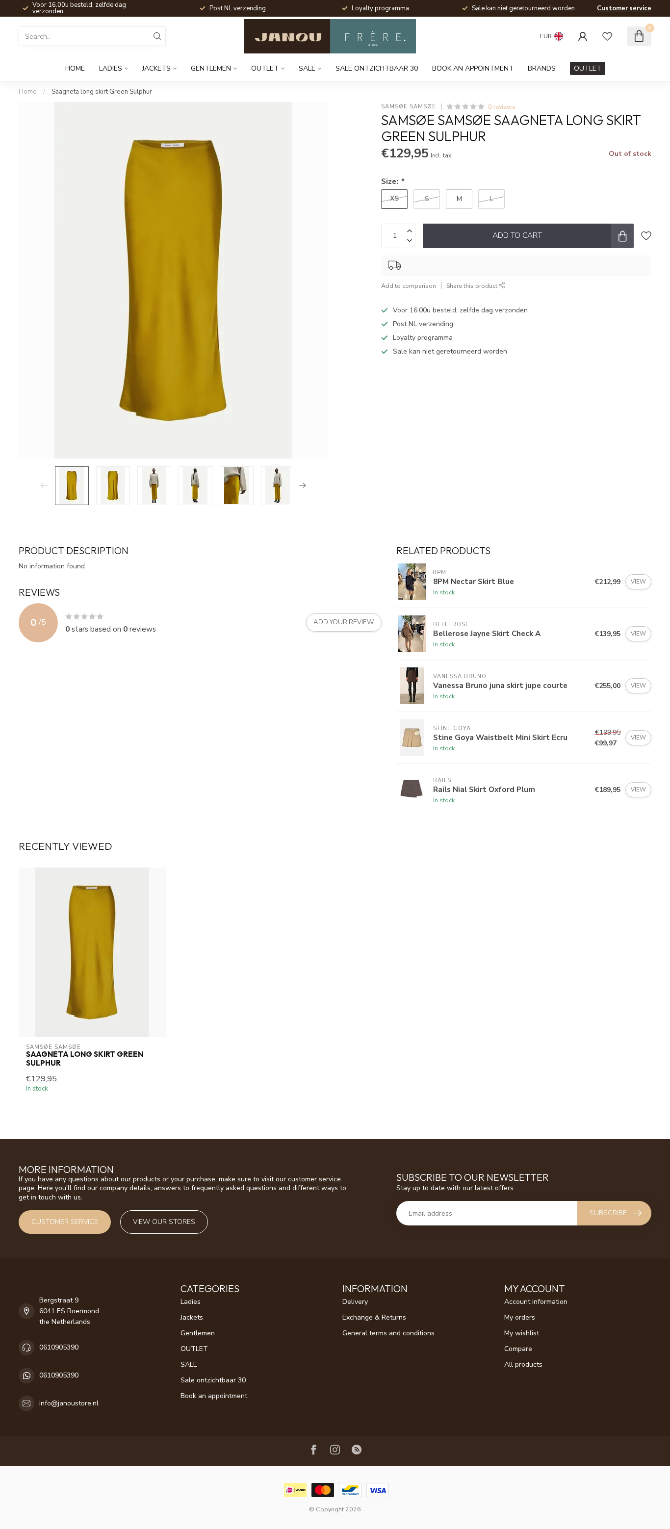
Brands (542, 68)
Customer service (624, 8)
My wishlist (521, 1333)
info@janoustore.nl (69, 1403)
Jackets (156, 68)
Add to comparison (408, 285)
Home (75, 68)
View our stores (164, 1221)
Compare (518, 1348)
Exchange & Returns (374, 1317)
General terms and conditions (388, 1333)
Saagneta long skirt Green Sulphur (102, 91)
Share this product (472, 285)
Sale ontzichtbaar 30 (376, 68)
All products (523, 1364)
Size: (392, 181)
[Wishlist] (607, 36)
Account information (535, 1301)
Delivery (355, 1301)
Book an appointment (473, 68)
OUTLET (265, 68)
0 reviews (501, 106)
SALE (307, 68)
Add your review (343, 622)
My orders (519, 1317)
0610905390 (58, 1347)
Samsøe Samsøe (408, 106)
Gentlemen (211, 68)
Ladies (110, 68)
